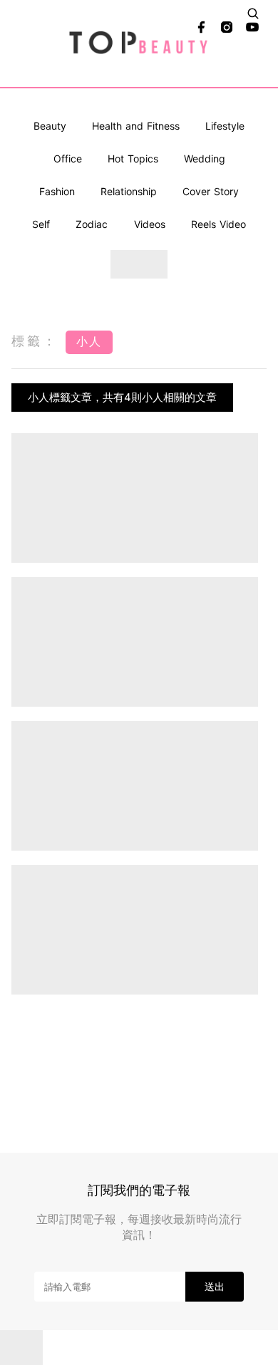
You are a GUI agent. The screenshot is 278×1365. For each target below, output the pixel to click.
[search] (253, 13)
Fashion (57, 191)
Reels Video (218, 224)
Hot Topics (133, 158)
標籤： (34, 340)
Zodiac (92, 224)
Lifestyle (224, 126)
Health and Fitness (136, 126)
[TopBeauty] (139, 43)
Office (67, 158)
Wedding (204, 158)
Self (41, 224)
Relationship (129, 191)
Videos (149, 224)
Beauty (50, 126)
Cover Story (210, 191)
